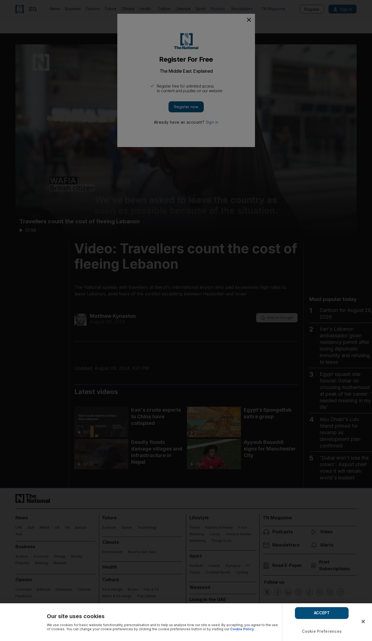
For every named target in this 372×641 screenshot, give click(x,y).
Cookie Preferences (322, 631)
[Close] (363, 621)
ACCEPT (322, 612)
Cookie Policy (242, 629)
